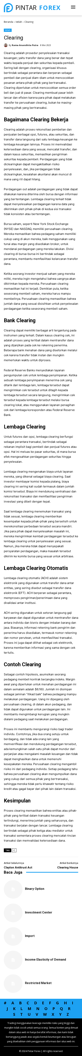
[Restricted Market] (13, 983)
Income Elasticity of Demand (45, 959)
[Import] (13, 936)
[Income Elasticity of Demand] (13, 960)
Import (30, 936)
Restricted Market (38, 983)
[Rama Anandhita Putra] (6, 45)
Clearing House (67, 867)
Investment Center (38, 912)
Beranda (8, 21)
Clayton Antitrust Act (18, 867)
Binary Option (34, 889)
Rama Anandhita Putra (25, 45)
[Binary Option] (13, 889)
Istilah (19, 21)
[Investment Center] (13, 913)
